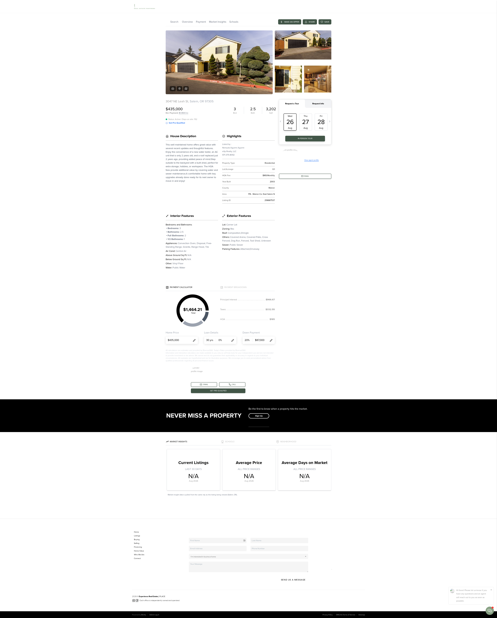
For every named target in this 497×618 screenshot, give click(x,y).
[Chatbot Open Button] (490, 611)
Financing (138, 547)
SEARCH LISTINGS (275, 6)
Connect (137, 558)
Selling (136, 543)
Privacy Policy (328, 615)
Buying (137, 539)
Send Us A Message (293, 580)
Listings (137, 536)
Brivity (143, 615)
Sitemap (362, 615)
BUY (314, 6)
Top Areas (302, 6)
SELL (321, 6)
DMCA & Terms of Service (345, 615)
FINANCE (329, 6)
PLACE (162, 596)
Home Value (290, 6)
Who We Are (139, 555)
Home (136, 532)
